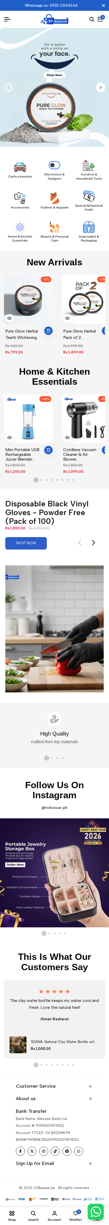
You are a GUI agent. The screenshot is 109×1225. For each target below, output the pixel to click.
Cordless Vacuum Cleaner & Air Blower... (79, 454)
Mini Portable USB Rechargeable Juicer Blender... (22, 454)
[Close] (102, 5)
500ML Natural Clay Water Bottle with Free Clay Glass (63, 1042)
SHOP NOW (26, 543)
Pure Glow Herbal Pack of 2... (79, 334)
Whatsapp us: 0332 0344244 (51, 5)
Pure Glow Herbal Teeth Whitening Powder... (21, 335)
